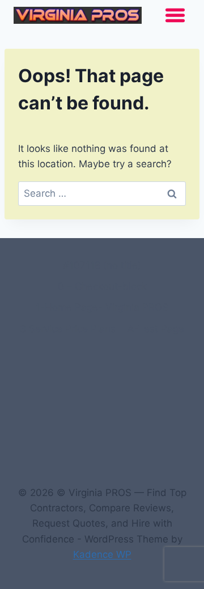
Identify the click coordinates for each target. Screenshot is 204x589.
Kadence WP (102, 554)
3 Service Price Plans (68, 328)
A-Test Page (156, 328)
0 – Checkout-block (102, 286)
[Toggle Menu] (175, 15)
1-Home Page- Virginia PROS (102, 307)
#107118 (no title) (102, 265)
